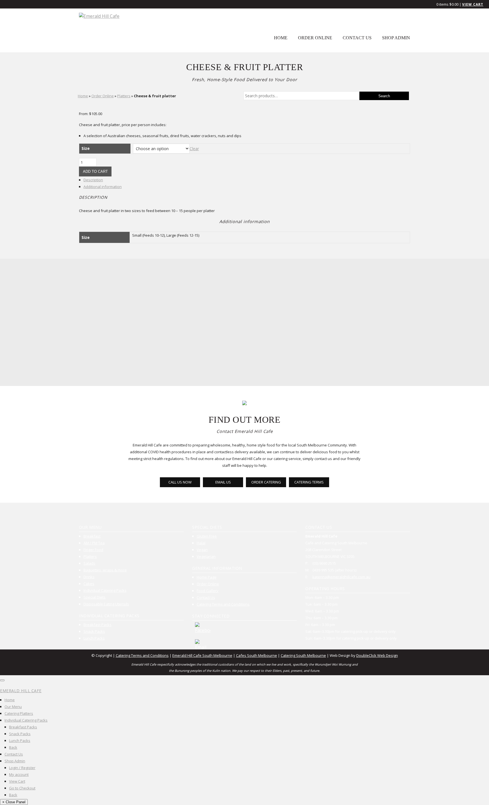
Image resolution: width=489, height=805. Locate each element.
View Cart (17, 781)
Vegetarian (206, 556)
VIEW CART (472, 4)
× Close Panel (13, 802)
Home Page (206, 577)
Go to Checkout (22, 788)
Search (384, 96)
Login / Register (22, 767)
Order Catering (266, 482)
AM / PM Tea (94, 542)
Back (13, 747)
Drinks (89, 576)
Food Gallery (207, 590)
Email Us (223, 482)
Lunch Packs (94, 638)
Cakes (88, 583)
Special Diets (94, 597)
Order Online (315, 37)
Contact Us (357, 37)
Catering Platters (19, 713)
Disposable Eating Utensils (106, 604)
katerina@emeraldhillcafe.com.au (341, 576)
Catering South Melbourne (303, 655)
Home (281, 37)
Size (86, 148)
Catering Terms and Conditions (223, 604)
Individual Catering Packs (104, 590)
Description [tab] (93, 179)
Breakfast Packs (97, 624)
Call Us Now (180, 482)
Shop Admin (396, 37)
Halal (201, 542)
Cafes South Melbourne (256, 655)
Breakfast (91, 536)
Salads (89, 563)
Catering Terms (309, 482)
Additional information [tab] (102, 186)
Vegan (202, 549)
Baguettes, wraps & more (105, 570)
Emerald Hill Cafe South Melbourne (202, 655)
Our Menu (13, 706)
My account (19, 774)
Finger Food (93, 549)
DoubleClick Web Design (377, 655)
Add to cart (95, 171)
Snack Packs (94, 631)
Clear (194, 148)
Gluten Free (207, 536)
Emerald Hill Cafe (21, 690)
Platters (123, 95)
